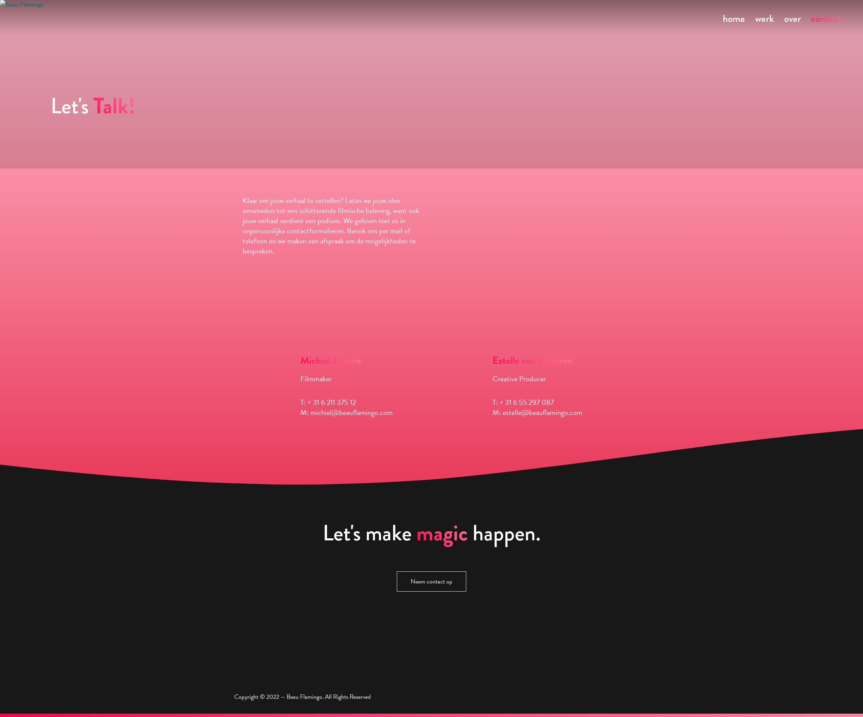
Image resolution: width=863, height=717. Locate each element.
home (734, 18)
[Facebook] (257, 658)
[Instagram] (241, 658)
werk (764, 18)
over (792, 18)
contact (826, 18)
